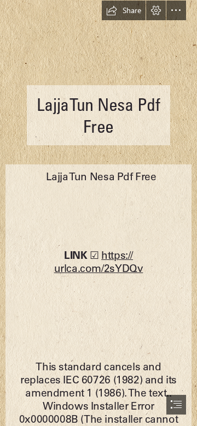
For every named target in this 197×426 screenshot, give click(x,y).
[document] (98, 213)
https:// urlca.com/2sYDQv (98, 261)
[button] (124, 10)
